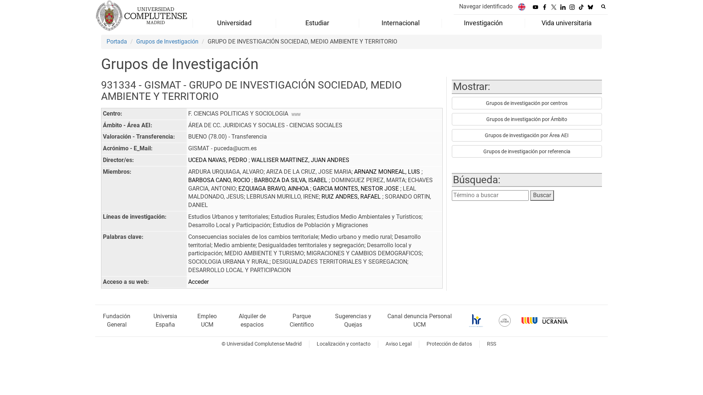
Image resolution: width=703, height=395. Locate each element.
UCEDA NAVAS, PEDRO (218, 160)
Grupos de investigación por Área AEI (527, 135)
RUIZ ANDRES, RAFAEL (351, 196)
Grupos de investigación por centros (527, 103)
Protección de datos (449, 344)
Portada (117, 41)
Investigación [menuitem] (483, 23)
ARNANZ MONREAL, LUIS (387, 171)
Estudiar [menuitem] (317, 23)
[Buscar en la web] (603, 6)
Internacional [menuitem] (401, 23)
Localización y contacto (344, 344)
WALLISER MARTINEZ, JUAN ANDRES (300, 160)
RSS (491, 344)
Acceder (198, 281)
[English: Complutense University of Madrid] (521, 7)
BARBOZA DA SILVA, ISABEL (291, 180)
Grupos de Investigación (167, 41)
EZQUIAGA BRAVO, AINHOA (274, 188)
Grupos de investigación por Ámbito (526, 119)
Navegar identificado (486, 6)
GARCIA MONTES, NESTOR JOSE (356, 188)
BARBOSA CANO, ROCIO (220, 180)
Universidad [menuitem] (234, 23)
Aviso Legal (399, 344)
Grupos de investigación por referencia (526, 151)
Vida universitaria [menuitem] (567, 23)
